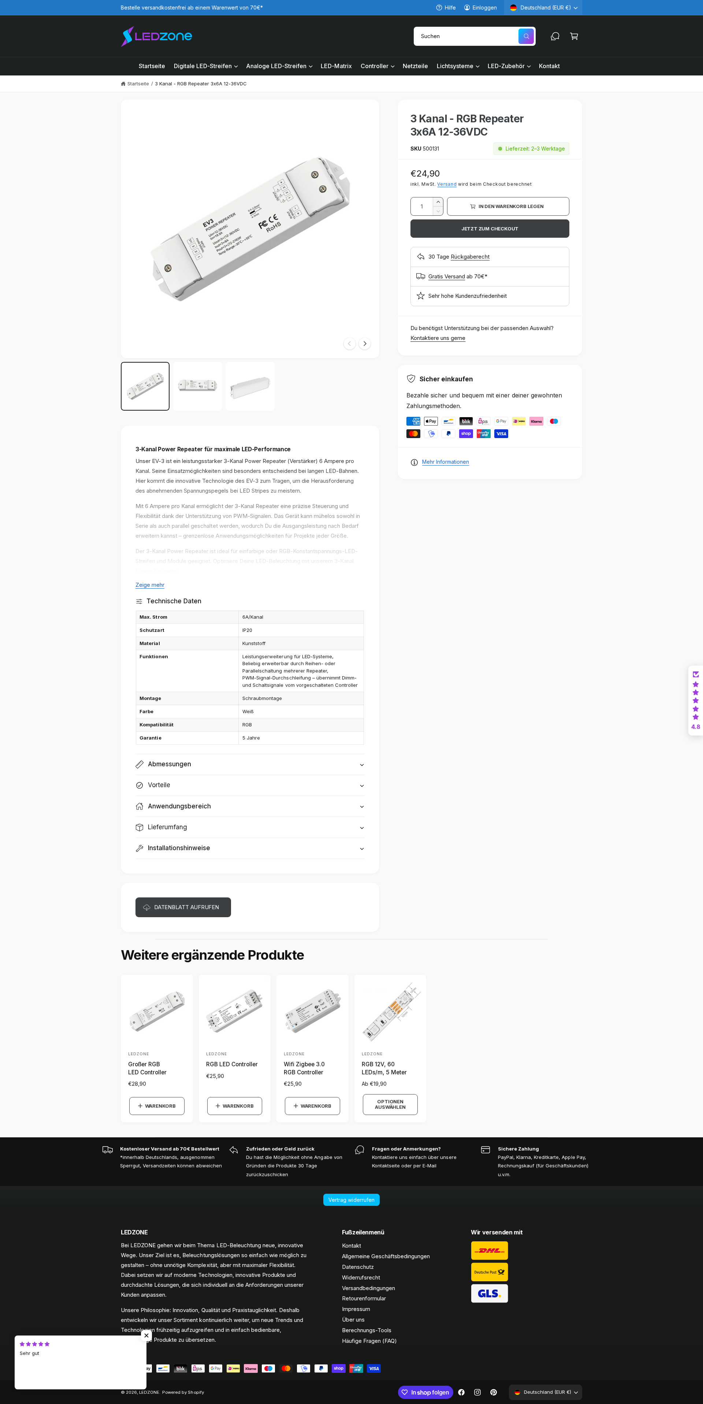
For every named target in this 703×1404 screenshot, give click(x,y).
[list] (351, 1162)
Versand (447, 184)
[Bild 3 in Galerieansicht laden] (250, 386)
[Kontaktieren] (555, 36)
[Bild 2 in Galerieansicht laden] (197, 386)
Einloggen (485, 7)
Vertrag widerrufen (351, 1200)
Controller (374, 66)
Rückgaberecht (470, 256)
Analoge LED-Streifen (276, 66)
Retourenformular (364, 1298)
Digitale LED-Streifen (203, 66)
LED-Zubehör (506, 66)
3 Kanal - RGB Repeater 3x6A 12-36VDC (201, 83)
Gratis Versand (446, 276)
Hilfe (450, 7)
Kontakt (351, 1245)
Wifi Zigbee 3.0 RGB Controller (304, 1068)
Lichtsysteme (455, 66)
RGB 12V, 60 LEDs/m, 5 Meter (384, 1068)
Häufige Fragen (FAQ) (369, 1340)
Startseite (138, 83)
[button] (574, 36)
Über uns (353, 1319)
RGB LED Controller (232, 1064)
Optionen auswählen (390, 1104)
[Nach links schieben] (350, 343)
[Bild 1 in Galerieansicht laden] (145, 386)
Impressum (356, 1308)
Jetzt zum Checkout (490, 228)
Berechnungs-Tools (366, 1330)
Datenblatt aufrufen (186, 907)
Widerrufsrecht (361, 1277)
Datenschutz (358, 1266)
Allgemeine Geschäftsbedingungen (386, 1256)
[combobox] (475, 36)
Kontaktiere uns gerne (437, 337)
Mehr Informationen (445, 462)
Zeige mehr (149, 584)
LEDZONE (149, 1392)
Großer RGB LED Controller (147, 1068)
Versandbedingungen (368, 1288)
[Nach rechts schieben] (365, 343)
